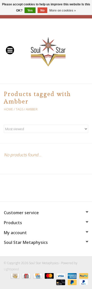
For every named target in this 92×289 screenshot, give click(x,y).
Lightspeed (11, 269)
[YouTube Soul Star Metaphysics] (55, 189)
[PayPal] (82, 275)
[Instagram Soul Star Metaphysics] (64, 189)
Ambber (32, 109)
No (42, 10)
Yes (30, 10)
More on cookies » (62, 10)
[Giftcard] (25, 275)
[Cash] (14, 275)
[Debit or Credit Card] (60, 282)
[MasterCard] (48, 275)
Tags (19, 109)
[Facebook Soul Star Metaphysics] (28, 189)
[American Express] (71, 275)
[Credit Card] (37, 275)
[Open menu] (10, 50)
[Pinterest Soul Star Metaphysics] (46, 189)
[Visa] (60, 275)
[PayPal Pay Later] (71, 282)
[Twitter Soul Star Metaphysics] (37, 189)
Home (8, 109)
